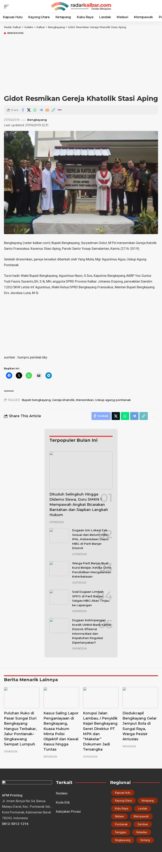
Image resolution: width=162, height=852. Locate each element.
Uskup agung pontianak (113, 400)
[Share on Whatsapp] (35, 110)
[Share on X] (29, 110)
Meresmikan (85, 400)
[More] (59, 110)
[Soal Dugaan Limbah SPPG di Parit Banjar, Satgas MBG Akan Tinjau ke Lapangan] (59, 597)
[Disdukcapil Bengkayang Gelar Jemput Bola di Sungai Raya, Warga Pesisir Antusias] (140, 697)
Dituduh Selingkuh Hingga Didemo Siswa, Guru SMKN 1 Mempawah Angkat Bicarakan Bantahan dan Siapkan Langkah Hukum (78, 504)
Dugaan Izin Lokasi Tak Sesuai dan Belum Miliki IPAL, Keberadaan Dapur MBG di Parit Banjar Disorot (90, 539)
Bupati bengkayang (36, 400)
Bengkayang (15, 33)
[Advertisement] (81, 65)
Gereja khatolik (63, 400)
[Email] (47, 110)
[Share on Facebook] (22, 110)
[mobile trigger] (7, 6)
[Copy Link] (53, 110)
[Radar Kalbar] (81, 6)
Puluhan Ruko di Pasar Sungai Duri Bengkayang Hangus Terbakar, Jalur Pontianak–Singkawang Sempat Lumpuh (20, 728)
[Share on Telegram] (41, 110)
